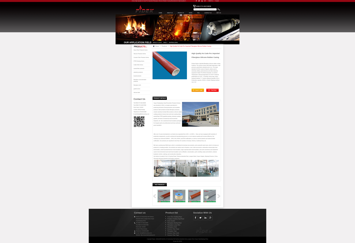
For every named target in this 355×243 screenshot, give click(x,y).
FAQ (198, 13)
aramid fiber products (139, 68)
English (217, 1)
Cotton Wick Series (138, 64)
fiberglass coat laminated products (140, 80)
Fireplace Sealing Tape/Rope (175, 219)
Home (160, 13)
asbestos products (138, 72)
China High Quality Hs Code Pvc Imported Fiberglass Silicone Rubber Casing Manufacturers (155, 1)
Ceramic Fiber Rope (173, 229)
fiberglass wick (137, 85)
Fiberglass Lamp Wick (173, 225)
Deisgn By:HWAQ (177, 241)
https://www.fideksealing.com (148, 235)
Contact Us (208, 13)
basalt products (137, 76)
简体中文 (210, 1)
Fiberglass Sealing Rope (174, 223)
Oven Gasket (171, 221)
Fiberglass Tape (172, 231)
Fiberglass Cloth (172, 227)
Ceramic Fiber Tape (173, 235)
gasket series (137, 88)
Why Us (219, 13)
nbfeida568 (159, 239)
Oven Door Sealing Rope (174, 216)
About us (170, 13)
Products (181, 13)
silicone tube (137, 92)
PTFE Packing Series (139, 61)
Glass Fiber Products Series (141, 50)
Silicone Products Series (140, 53)
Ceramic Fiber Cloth (173, 233)
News (190, 13)
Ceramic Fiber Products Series (141, 57)
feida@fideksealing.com (143, 114)
